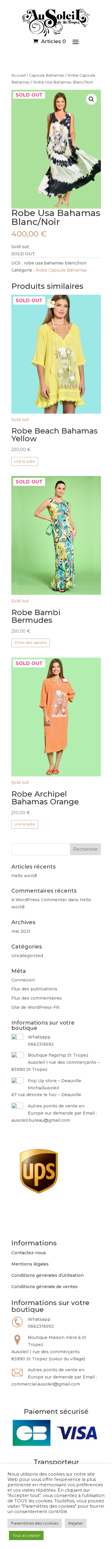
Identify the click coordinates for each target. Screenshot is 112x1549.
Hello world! (24, 875)
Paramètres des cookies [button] (34, 1523)
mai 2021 (20, 931)
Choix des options (30, 642)
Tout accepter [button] (26, 1535)
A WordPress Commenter (39, 899)
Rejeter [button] (75, 1523)
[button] (91, 99)
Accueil (18, 75)
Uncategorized (27, 955)
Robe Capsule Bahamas (61, 270)
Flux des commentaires (36, 998)
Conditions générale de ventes (44, 1286)
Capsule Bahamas (46, 75)
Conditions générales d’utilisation (47, 1275)
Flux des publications (34, 989)
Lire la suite (24, 461)
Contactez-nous (28, 1252)
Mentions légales (30, 1264)
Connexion (23, 980)
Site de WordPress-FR (35, 1007)
